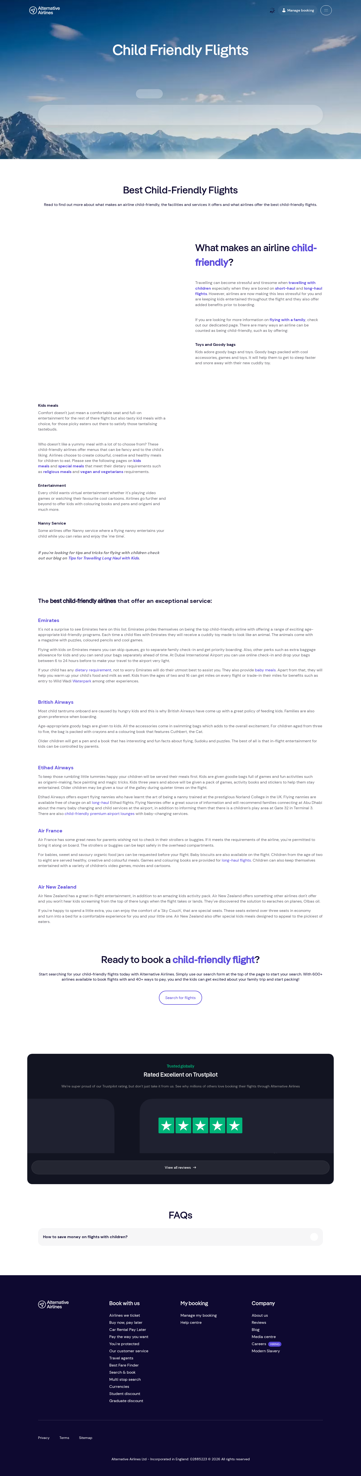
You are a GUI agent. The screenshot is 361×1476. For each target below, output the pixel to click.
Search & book (122, 1372)
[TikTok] (62, 1402)
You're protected (124, 1343)
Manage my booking (198, 1315)
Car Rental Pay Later (127, 1329)
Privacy (44, 1437)
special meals (71, 466)
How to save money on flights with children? (85, 1236)
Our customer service (128, 1351)
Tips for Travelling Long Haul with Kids (103, 558)
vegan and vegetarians (101, 471)
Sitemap (85, 1437)
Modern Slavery (266, 1351)
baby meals (265, 670)
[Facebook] (42, 1402)
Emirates (48, 620)
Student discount (124, 1393)
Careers (259, 1343)
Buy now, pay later (125, 1322)
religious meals (57, 471)
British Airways (56, 702)
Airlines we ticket (124, 1315)
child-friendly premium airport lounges (100, 813)
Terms (64, 1437)
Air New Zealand (57, 887)
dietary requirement (93, 670)
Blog (256, 1329)
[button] (326, 10)
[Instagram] (71, 1402)
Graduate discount (126, 1400)
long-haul (100, 802)
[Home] (44, 10)
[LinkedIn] (81, 1402)
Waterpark (81, 681)
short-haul (285, 288)
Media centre (264, 1336)
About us (260, 1315)
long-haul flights (236, 860)
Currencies (119, 1386)
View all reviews (178, 1167)
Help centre (191, 1322)
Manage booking (300, 10)
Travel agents (121, 1358)
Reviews (259, 1322)
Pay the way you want (128, 1336)
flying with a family (287, 319)
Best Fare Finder (124, 1365)
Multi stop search (125, 1379)
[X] (52, 1402)
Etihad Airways (56, 767)
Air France (50, 830)
